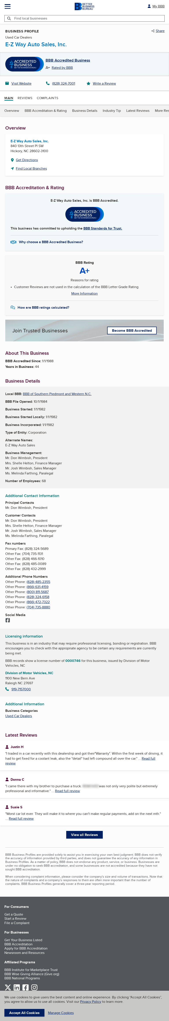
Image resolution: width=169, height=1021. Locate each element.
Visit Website (21, 83)
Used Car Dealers (18, 715)
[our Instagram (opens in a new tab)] (34, 989)
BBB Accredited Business (68, 60)
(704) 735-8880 (38, 607)
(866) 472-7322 (38, 601)
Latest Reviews (137, 110)
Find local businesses (30, 18)
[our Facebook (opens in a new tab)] (25, 989)
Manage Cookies (61, 1013)
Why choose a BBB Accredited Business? (51, 241)
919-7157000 (21, 689)
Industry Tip (112, 110)
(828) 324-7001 (63, 83)
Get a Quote (13, 914)
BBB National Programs (22, 978)
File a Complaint (16, 922)
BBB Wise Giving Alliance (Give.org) (31, 973)
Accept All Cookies (24, 1012)
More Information (84, 293)
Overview (11, 110)
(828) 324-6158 (38, 596)
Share (160, 31)
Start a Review (15, 918)
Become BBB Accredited (132, 330)
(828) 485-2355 (38, 581)
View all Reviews (84, 834)
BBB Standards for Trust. (102, 228)
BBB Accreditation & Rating (46, 110)
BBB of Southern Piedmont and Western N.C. (57, 393)
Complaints (48, 98)
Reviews (25, 98)
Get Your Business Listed (23, 940)
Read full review (67, 790)
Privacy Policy (90, 1001)
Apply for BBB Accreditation (26, 948)
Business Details (84, 110)
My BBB (158, 6)
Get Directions (27, 160)
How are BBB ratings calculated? (43, 307)
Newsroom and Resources (24, 952)
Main (8, 98)
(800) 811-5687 (38, 591)
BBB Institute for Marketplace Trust (31, 969)
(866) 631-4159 (37, 586)
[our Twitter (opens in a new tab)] (7, 989)
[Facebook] (7, 621)
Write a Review (104, 83)
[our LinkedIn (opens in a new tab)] (16, 989)
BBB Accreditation (18, 944)
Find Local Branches (31, 168)
